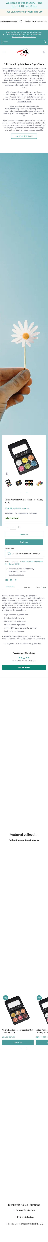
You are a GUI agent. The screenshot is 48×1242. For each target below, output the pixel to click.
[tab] (10, 587)
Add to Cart (24, 534)
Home (7, 561)
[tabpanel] (24, 618)
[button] (44, 52)
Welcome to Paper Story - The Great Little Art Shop (24, 4)
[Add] (18, 527)
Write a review (24, 667)
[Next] (41, 456)
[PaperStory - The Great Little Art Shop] (23, 52)
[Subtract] (7, 527)
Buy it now (24, 542)
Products (14, 561)
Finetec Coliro (10, 548)
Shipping (18, 513)
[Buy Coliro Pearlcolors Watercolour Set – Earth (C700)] (18, 1010)
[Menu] (3, 52)
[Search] (45, 41)
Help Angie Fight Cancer (24, 136)
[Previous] (6, 456)
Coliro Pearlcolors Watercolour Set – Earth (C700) (17, 1031)
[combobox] (22, 41)
